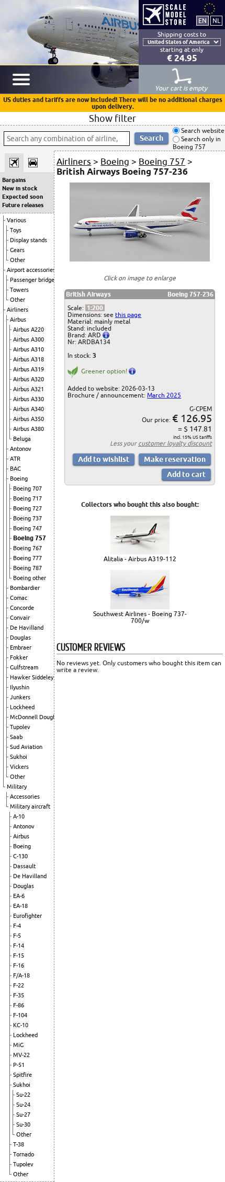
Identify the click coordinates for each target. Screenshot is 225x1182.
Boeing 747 (27, 528)
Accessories (25, 796)
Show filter (112, 118)
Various (16, 220)
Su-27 (23, 1114)
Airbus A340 (28, 409)
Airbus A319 (28, 369)
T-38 (18, 1144)
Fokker (19, 657)
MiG (18, 1045)
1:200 (95, 307)
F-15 (18, 955)
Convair (20, 618)
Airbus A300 (28, 339)
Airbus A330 (28, 399)
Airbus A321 (28, 389)
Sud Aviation (26, 747)
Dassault (24, 866)
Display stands (28, 240)
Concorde (22, 608)
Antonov (20, 449)
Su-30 (23, 1124)
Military (17, 786)
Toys (15, 230)
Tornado (23, 1154)
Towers (19, 290)
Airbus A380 (28, 429)
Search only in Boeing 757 (197, 143)
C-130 (20, 856)
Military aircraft (30, 806)
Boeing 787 (27, 568)
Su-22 (23, 1095)
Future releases (22, 205)
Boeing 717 (27, 498)
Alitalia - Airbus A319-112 (140, 558)
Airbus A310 (28, 349)
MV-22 (21, 1055)
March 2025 (164, 395)
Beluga (22, 439)
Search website (201, 130)
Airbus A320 (28, 379)
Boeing (19, 478)
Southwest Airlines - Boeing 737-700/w (140, 617)
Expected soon (22, 197)
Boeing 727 (27, 508)
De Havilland (26, 627)
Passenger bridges (33, 280)
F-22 (18, 985)
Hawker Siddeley (31, 677)
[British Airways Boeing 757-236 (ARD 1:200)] (139, 259)
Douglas (20, 637)
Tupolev (20, 727)
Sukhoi (18, 757)
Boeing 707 (27, 488)
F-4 (17, 926)
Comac (18, 598)
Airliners (17, 309)
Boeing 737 (27, 518)
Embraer (20, 647)
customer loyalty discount (175, 443)
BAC (15, 468)
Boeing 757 (29, 538)
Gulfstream (24, 667)
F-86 (18, 1005)
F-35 (18, 995)
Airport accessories (31, 270)
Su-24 (23, 1104)
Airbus (18, 319)
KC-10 (20, 1025)
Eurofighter (27, 916)
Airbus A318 (28, 359)
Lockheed (22, 707)
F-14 (18, 945)
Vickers (19, 767)
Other (17, 260)
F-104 (20, 1015)
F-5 (17, 936)
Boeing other (29, 578)
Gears (17, 250)
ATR (15, 459)
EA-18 (20, 906)
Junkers (20, 697)
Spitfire (22, 1075)
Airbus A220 (28, 329)
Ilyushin (19, 687)
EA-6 (19, 896)
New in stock (19, 188)
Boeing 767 (27, 548)
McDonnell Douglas (35, 717)
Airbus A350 (28, 419)
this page (128, 314)
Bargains (14, 180)
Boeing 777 (27, 558)
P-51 (19, 1065)
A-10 (19, 816)
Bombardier (25, 588)
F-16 (18, 965)
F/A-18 (21, 975)
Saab (16, 737)
